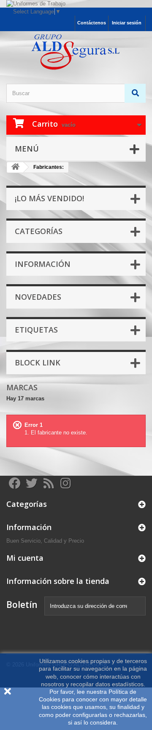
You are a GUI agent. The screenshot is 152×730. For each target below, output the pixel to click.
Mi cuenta (24, 558)
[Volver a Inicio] (15, 167)
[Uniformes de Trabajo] (76, 4)
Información (43, 264)
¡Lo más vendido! (49, 198)
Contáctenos (91, 22)
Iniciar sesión (126, 22)
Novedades (38, 297)
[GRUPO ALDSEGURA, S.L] (76, 52)
